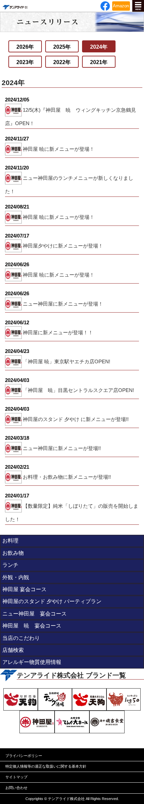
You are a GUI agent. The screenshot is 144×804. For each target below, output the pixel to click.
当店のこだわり (21, 638)
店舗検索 (13, 650)
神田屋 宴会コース (24, 589)
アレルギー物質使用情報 (31, 662)
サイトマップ (16, 777)
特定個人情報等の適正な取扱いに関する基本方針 (45, 766)
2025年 (62, 47)
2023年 (25, 62)
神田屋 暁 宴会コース (31, 626)
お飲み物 (13, 553)
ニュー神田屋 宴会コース (34, 614)
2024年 (98, 47)
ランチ (10, 565)
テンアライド (14, 6)
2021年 (98, 62)
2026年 (25, 47)
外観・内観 (15, 577)
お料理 (10, 540)
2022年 (62, 62)
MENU (138, 9)
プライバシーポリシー (23, 756)
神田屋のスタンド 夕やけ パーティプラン (51, 601)
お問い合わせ (16, 788)
